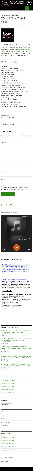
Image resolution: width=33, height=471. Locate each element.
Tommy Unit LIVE (15, 15)
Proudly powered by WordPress (8, 469)
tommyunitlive (12, 25)
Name (3, 165)
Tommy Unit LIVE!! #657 (7, 389)
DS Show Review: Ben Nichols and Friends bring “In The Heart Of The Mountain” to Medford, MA (16, 331)
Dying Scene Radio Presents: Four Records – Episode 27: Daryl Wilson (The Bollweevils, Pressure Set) (16, 339)
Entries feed (4, 419)
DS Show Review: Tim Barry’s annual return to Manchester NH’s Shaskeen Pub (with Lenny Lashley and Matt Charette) (16, 348)
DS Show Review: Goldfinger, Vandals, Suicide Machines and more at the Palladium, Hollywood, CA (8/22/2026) (16, 356)
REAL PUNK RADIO (7, 55)
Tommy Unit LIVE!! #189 (7, 123)
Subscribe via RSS (7, 205)
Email (3, 172)
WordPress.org (5, 425)
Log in (2, 415)
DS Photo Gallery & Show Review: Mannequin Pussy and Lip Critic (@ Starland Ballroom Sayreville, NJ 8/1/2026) (16, 364)
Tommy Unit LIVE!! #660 (7, 386)
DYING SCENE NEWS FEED (10, 327)
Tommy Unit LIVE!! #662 (7, 380)
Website (3, 180)
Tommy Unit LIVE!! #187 (7, 117)
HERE (15, 62)
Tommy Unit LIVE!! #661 (7, 383)
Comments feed (5, 422)
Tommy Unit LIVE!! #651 (7, 393)
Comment (4, 142)
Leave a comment (22, 25)
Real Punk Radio (5, 15)
